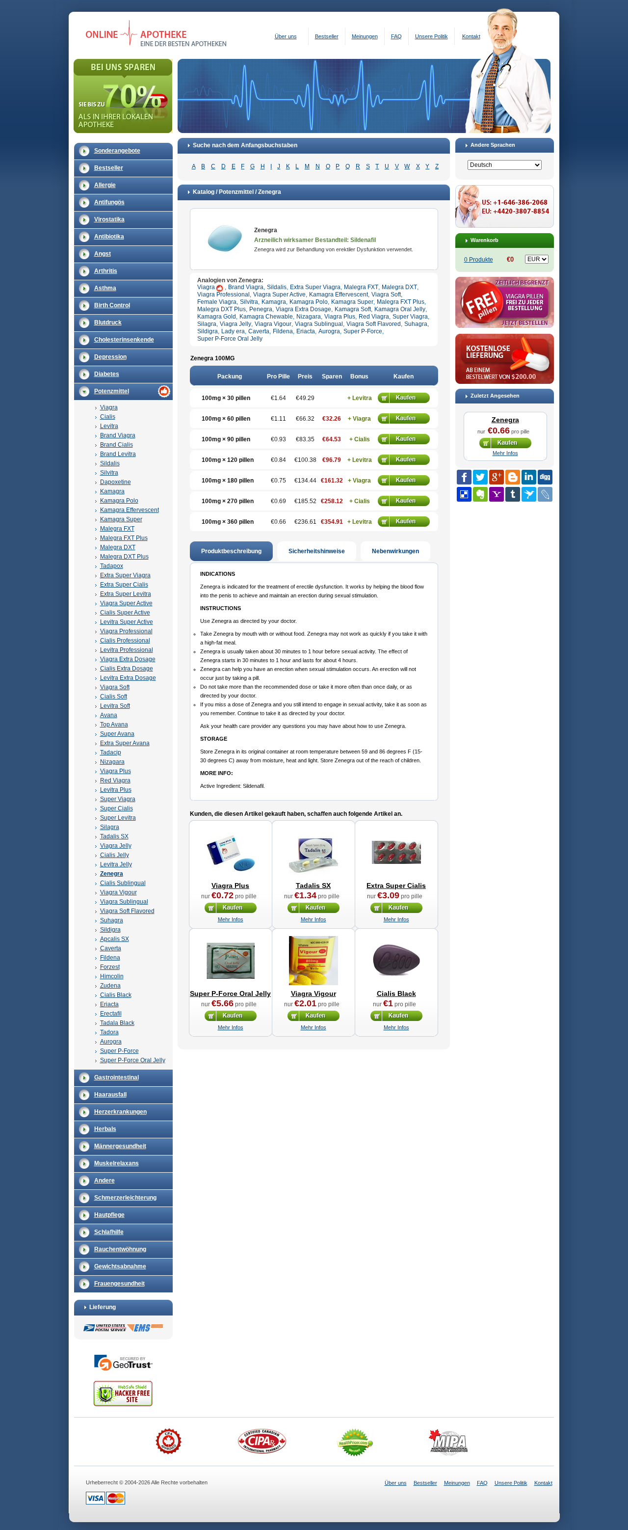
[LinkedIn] (529, 477)
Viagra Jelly (115, 845)
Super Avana (117, 733)
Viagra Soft (115, 687)
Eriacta (109, 1004)
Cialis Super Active (125, 612)
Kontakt (471, 36)
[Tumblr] (512, 494)
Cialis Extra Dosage (126, 668)
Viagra (109, 407)
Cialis (107, 416)
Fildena (110, 957)
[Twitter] (480, 477)
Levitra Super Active (126, 621)
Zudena (110, 985)
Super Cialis (116, 808)
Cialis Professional (125, 640)
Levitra (109, 426)
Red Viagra (115, 780)
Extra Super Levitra (125, 594)
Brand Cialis (116, 444)
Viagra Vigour (118, 892)
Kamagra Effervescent (129, 510)
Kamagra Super (121, 519)
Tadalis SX (114, 836)
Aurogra (111, 1041)
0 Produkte (478, 259)
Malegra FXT (117, 528)
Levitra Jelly (116, 864)
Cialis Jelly (114, 855)
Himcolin (112, 976)
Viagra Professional (126, 631)
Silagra (109, 827)
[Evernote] (480, 494)
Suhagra (111, 920)
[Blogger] (512, 477)
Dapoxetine (115, 482)
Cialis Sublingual (123, 883)
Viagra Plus (115, 771)
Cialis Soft (113, 696)
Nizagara (112, 761)
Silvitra (109, 472)
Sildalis (110, 463)
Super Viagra (117, 799)
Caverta (110, 948)
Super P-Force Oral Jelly (132, 1060)
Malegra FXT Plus (124, 538)
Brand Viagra (117, 435)
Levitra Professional (126, 649)
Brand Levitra (118, 454)
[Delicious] (464, 494)
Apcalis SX (114, 939)
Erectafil (111, 1013)
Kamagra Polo (119, 500)
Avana (108, 715)
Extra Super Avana (125, 743)
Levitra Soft (115, 705)
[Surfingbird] (529, 494)
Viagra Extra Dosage (128, 659)
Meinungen (365, 36)
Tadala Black (117, 1023)
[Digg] (545, 477)
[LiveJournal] (545, 494)
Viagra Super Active (126, 603)
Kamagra (112, 491)
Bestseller (327, 36)
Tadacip (110, 752)
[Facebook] (464, 477)
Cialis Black (115, 995)
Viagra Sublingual (124, 901)
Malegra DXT (117, 547)
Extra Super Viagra (125, 575)
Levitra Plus (115, 789)
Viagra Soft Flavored (127, 911)
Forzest (110, 967)
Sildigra (110, 929)
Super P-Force (119, 1050)
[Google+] (496, 477)
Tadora (109, 1032)
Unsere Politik (431, 36)
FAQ (396, 36)
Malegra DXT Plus (124, 556)
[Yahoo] (496, 494)
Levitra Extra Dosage (128, 677)
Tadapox (111, 566)
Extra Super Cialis (124, 584)
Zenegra (111, 873)
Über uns (286, 36)
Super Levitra (118, 817)
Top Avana (114, 724)
